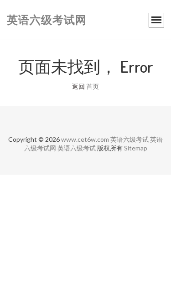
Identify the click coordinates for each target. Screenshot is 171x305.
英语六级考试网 (47, 19)
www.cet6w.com (85, 139)
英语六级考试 (129, 139)
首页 (92, 86)
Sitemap (135, 148)
